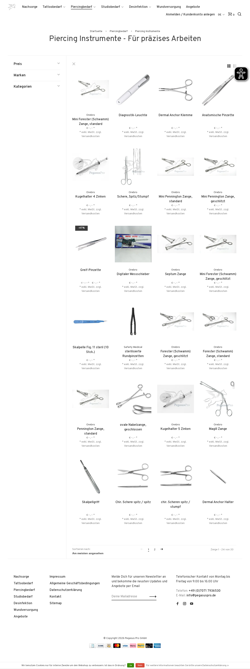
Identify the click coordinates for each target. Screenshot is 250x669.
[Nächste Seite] (161, 549)
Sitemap (56, 603)
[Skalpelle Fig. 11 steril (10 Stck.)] (90, 322)
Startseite (96, 31)
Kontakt (55, 597)
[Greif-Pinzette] (90, 245)
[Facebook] (177, 604)
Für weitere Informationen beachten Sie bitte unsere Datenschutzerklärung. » (187, 665)
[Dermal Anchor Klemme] (175, 90)
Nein (140, 665)
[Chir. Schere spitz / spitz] (133, 477)
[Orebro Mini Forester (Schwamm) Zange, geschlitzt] (218, 245)
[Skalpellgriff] (90, 477)
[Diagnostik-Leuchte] (133, 90)
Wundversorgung (169, 7)
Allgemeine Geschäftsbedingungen (75, 583)
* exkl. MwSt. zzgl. (90, 132)
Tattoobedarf (52, 7)
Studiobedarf (110, 7)
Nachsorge (30, 7)
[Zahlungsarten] (92, 647)
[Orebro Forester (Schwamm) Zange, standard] (218, 322)
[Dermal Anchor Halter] (218, 477)
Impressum (57, 577)
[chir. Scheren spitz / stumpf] (175, 477)
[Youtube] (191, 604)
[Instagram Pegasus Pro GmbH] (184, 604)
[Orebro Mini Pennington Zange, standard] (175, 167)
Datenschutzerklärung (66, 590)
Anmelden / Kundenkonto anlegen (190, 15)
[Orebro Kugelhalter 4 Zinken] (90, 167)
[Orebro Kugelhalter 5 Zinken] (175, 399)
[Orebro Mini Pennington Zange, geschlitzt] (218, 167)
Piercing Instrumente (147, 31)
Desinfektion (138, 7)
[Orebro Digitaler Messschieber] (133, 245)
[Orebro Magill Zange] (218, 399)
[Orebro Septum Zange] (175, 245)
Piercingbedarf (81, 7)
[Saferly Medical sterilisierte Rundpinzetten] (133, 322)
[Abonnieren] (151, 596)
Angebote (193, 7)
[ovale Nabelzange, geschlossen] (133, 399)
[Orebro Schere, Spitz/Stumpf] (133, 167)
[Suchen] (240, 15)
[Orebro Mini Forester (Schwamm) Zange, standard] (90, 90)
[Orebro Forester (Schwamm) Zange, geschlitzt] (175, 322)
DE (219, 14)
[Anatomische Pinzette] (218, 90)
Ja (130, 665)
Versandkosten (90, 136)
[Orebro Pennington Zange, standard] (90, 399)
